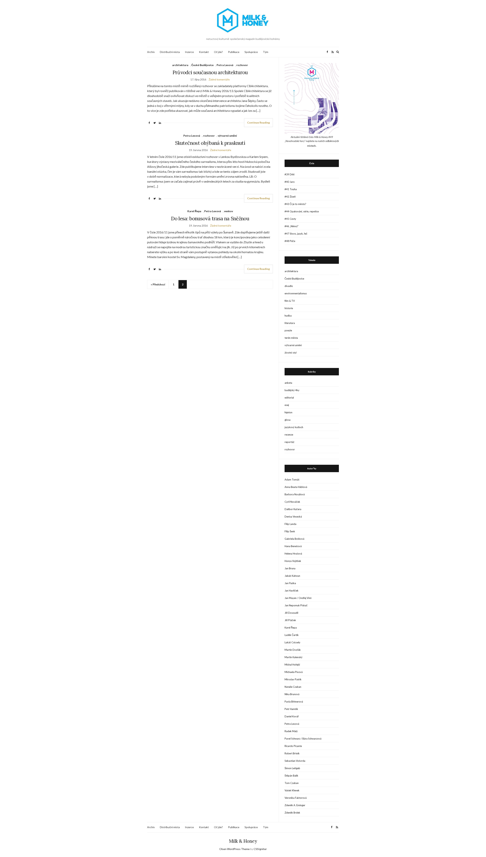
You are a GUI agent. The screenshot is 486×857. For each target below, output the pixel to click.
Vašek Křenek (292, 790)
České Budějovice (202, 65)
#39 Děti (289, 174)
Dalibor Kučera (293, 509)
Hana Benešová (293, 546)
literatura (290, 323)
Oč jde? (218, 52)
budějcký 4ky (292, 390)
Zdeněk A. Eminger (295, 805)
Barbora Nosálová (295, 494)
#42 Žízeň (290, 196)
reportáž (289, 441)
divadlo (289, 286)
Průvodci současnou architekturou (210, 72)
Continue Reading (258, 122)
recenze (289, 434)
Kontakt (204, 52)
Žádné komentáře (219, 79)
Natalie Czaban (293, 686)
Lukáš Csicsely (292, 642)
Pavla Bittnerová (294, 701)
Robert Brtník (292, 753)
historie (289, 308)
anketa (288, 382)
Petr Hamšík (291, 708)
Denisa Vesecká (293, 516)
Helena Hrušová (293, 553)
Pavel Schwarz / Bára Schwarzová (303, 738)
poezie (288, 330)
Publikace (233, 52)
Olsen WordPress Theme (234, 849)
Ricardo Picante (293, 746)
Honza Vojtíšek (293, 560)
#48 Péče (290, 241)
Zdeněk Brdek (292, 812)
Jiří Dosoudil (291, 612)
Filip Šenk (290, 531)
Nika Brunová (292, 694)
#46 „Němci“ (291, 226)
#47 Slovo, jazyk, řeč (296, 233)
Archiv (151, 52)
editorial (289, 397)
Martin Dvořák (293, 649)
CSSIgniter (260, 849)
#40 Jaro (290, 181)
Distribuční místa (170, 52)
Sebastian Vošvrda (295, 760)
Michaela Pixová (294, 671)
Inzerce (189, 52)
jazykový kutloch (294, 427)
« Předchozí (158, 284)
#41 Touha (291, 189)
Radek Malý (291, 731)
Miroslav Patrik (293, 679)
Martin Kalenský (293, 657)
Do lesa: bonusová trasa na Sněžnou (210, 218)
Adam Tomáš (292, 479)
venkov (228, 211)
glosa (287, 419)
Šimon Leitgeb (292, 768)
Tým (265, 52)
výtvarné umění (227, 135)
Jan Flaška (290, 583)
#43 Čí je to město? (295, 204)
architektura (180, 65)
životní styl (291, 352)
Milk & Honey (243, 841)
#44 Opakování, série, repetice (302, 211)
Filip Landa (290, 523)
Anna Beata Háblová (296, 486)
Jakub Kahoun (292, 575)
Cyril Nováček (292, 501)
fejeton (288, 412)
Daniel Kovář (292, 716)
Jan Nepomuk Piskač (296, 605)
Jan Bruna (290, 568)
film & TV (290, 300)
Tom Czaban (292, 783)
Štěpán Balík (291, 775)
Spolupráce (251, 52)
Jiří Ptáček (290, 620)
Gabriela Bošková (294, 538)
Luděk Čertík (292, 634)
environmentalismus (296, 293)
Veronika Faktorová (296, 797)
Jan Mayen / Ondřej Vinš (298, 597)
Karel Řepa (194, 211)
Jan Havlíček (291, 590)
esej (287, 404)
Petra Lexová (225, 65)
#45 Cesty (290, 218)
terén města (291, 337)
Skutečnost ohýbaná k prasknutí (210, 143)
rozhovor (242, 65)
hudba (288, 315)
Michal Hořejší (292, 664)
